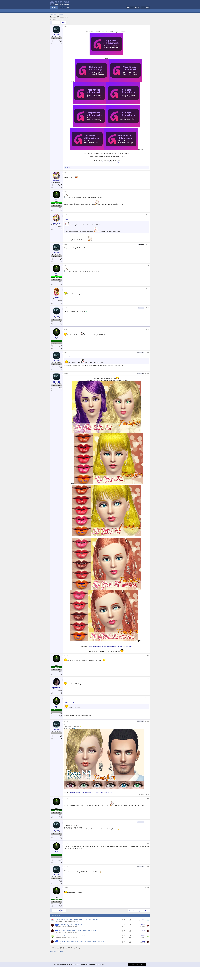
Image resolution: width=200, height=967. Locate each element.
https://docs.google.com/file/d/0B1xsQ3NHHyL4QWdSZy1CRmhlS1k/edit (91, 792)
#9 (148, 329)
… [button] (57, 22)
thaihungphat (58, 921)
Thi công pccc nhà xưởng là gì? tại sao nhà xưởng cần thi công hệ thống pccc (81, 941)
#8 (148, 308)
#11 (148, 373)
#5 (148, 244)
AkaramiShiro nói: (70, 702)
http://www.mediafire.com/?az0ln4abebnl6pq (106, 162)
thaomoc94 (58, 937)
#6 (148, 265)
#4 (148, 215)
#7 (148, 289)
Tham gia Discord (64, 7)
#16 (148, 798)
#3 (148, 191)
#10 (148, 352)
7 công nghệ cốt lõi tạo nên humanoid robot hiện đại (70, 936)
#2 (148, 172)
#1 (148, 26)
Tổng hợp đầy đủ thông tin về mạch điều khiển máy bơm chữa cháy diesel (77, 919)
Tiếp (62, 22)
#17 (148, 822)
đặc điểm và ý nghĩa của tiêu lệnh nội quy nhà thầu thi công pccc (77, 930)
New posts (52, 11)
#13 (148, 679)
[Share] (146, 26)
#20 (148, 887)
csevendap (58, 926)
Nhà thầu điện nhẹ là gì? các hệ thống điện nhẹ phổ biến (74, 925)
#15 (148, 721)
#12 (148, 655)
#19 (148, 866)
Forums (54, 7)
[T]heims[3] (54, 19)
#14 (148, 698)
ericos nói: (68, 219)
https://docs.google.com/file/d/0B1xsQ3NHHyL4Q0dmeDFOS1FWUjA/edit (109, 646)
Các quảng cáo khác (73, 921)
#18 (148, 843)
